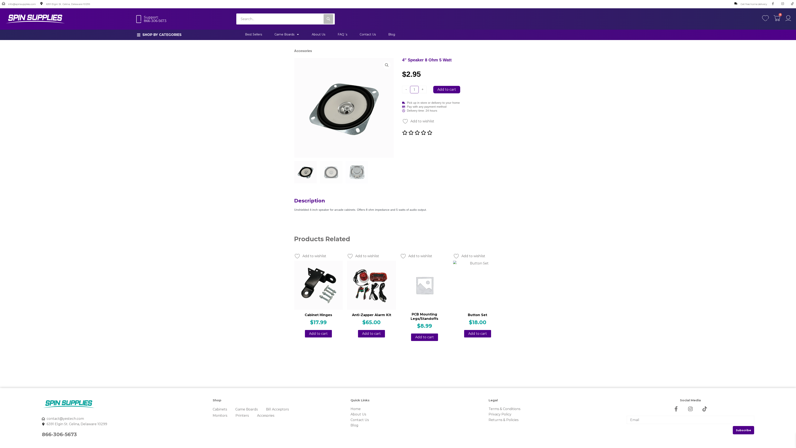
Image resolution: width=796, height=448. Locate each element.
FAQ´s (342, 34)
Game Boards (284, 34)
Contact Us (368, 34)
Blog (391, 34)
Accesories (303, 51)
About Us (318, 34)
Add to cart (446, 89)
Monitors (220, 416)
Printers (242, 416)
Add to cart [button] (318, 334)
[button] (159, 35)
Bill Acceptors (277, 409)
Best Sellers (253, 34)
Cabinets (220, 409)
